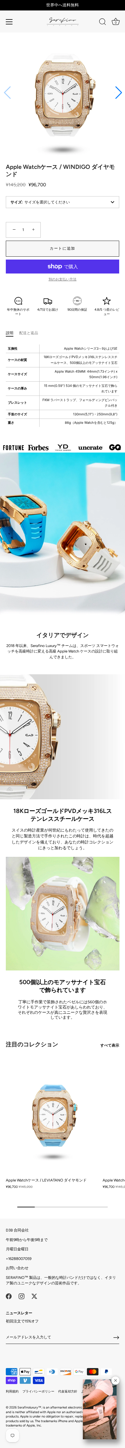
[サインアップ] (116, 1337)
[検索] (102, 22)
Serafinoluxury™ (29, 1407)
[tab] (12, 333)
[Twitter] (34, 1296)
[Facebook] (9, 1296)
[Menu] (9, 21)
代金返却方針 (67, 1391)
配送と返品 (28, 333)
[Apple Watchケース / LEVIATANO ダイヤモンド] (53, 1116)
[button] (118, 92)
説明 (9, 333)
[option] (62, 447)
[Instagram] (21, 1296)
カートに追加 (62, 248)
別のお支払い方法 (62, 279)
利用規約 (12, 1391)
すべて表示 (109, 1045)
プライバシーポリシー (38, 1391)
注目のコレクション (32, 1044)
